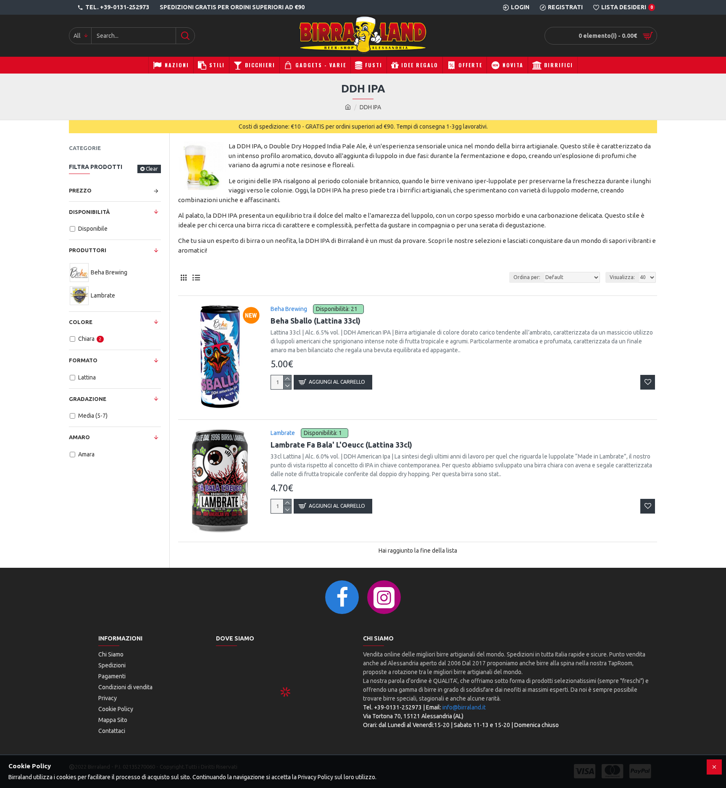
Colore (80, 322)
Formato (83, 360)
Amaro (79, 437)
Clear (152, 168)
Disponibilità (89, 212)
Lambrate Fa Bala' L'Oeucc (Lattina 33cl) (341, 444)
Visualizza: (622, 277)
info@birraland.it (464, 707)
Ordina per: (526, 277)
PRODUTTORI (87, 250)
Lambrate (283, 433)
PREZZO (80, 190)
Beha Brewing (289, 309)
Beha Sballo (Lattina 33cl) (315, 320)
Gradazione (87, 399)
